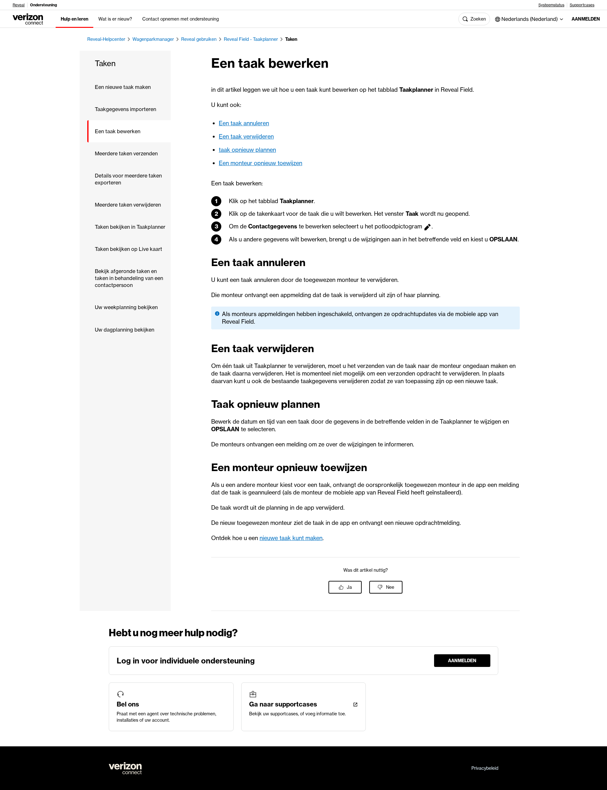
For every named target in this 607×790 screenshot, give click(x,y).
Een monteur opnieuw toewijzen (260, 163)
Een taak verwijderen (246, 136)
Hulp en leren (74, 19)
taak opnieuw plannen (247, 149)
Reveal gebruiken (199, 39)
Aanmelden (584, 19)
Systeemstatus (551, 5)
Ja (349, 587)
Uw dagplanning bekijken (124, 330)
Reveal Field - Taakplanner (251, 39)
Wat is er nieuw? (115, 19)
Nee (390, 587)
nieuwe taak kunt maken (291, 538)
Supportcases (582, 5)
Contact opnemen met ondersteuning (180, 19)
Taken (291, 39)
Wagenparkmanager (153, 39)
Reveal (19, 5)
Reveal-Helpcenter (106, 39)
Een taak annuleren (244, 123)
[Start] (28, 18)
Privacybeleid (484, 768)
